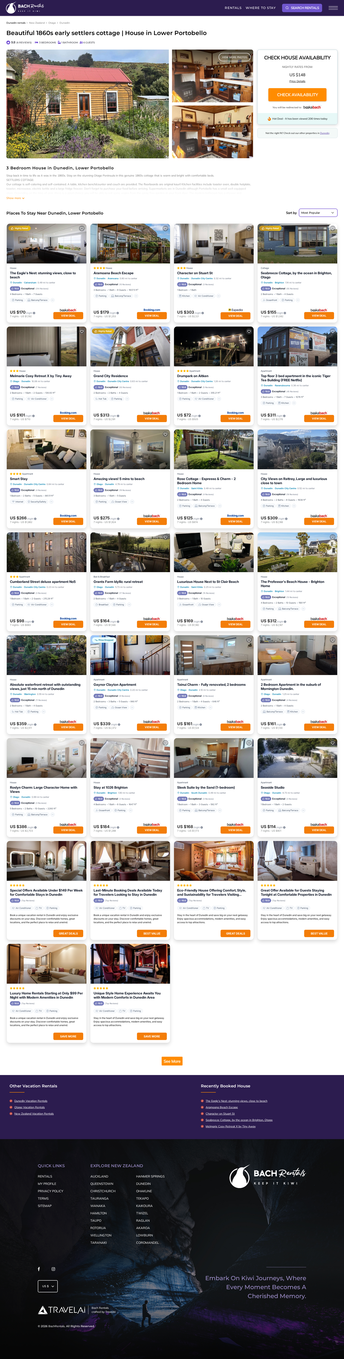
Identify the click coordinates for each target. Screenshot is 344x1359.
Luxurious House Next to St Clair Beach (208, 582)
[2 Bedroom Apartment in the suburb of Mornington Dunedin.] (297, 655)
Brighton (279, 282)
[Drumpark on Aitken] (214, 346)
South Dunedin (199, 792)
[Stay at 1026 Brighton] (130, 758)
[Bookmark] (12, 54)
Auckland (99, 1176)
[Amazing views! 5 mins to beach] (130, 449)
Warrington (30, 694)
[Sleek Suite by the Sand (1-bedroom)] (214, 758)
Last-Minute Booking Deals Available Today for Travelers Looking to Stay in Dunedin (128, 892)
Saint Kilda (197, 488)
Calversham (30, 282)
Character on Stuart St (195, 273)
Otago (52, 22)
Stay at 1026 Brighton (111, 787)
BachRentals (56, 1326)
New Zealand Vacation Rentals (34, 1113)
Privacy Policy (50, 1191)
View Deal (68, 315)
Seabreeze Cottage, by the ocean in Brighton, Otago (296, 275)
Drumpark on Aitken (192, 376)
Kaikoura (144, 1206)
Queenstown (101, 1184)
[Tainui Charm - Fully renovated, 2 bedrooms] (214, 655)
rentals (45, 1176)
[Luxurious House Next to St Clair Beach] (214, 552)
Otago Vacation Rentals (29, 1107)
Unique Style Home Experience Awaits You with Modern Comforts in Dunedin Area (127, 995)
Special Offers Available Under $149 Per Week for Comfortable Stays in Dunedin (46, 892)
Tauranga (99, 1198)
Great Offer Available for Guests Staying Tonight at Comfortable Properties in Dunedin (296, 892)
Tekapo (142, 1198)
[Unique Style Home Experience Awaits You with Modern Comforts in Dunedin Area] (130, 964)
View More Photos (234, 57)
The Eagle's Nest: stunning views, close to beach (43, 275)
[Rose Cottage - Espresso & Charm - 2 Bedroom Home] (214, 449)
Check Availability (297, 94)
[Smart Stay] (46, 449)
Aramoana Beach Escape (114, 273)
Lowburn (144, 1235)
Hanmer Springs (150, 1176)
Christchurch (102, 1191)
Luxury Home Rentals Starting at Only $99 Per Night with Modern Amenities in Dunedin (46, 995)
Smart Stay (19, 479)
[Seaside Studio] (297, 758)
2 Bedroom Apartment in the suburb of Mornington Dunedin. (291, 687)
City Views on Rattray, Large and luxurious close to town (294, 481)
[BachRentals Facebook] (39, 1270)
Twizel (142, 1213)
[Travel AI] (61, 1309)
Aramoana (113, 278)
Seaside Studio (272, 787)
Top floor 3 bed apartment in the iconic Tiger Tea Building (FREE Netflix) (295, 378)
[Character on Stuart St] (214, 243)
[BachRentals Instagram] (53, 1270)
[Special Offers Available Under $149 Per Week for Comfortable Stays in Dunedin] (46, 861)
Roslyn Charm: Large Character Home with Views (43, 789)
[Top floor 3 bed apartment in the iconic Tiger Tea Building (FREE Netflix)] (297, 346)
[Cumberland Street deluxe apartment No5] (46, 552)
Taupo (95, 1220)
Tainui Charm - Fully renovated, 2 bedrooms (211, 685)
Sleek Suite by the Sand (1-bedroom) (206, 787)
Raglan (143, 1220)
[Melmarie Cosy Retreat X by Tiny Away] (46, 346)
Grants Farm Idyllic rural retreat (118, 582)
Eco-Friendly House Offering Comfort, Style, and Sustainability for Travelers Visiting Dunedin (211, 892)
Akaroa (143, 1228)
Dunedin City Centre (202, 278)
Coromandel (147, 1243)
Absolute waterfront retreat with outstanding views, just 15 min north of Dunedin (45, 687)
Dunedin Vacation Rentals (30, 1101)
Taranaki (98, 1243)
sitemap (45, 1206)
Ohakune (144, 1191)
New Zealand (37, 22)
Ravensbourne (282, 385)
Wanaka (97, 1206)
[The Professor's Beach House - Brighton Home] (297, 552)
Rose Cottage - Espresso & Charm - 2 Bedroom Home (206, 481)
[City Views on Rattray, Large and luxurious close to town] (297, 449)
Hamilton (98, 1213)
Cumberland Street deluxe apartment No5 (43, 582)
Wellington (100, 1235)
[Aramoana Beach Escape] (130, 243)
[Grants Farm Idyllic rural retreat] (130, 552)
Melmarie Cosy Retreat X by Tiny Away (41, 376)
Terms (43, 1198)
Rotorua (98, 1228)
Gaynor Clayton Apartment (115, 685)
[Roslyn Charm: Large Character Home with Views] (46, 758)
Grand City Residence (111, 376)
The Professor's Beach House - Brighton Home (292, 584)
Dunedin (65, 22)
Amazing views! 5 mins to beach (119, 479)
